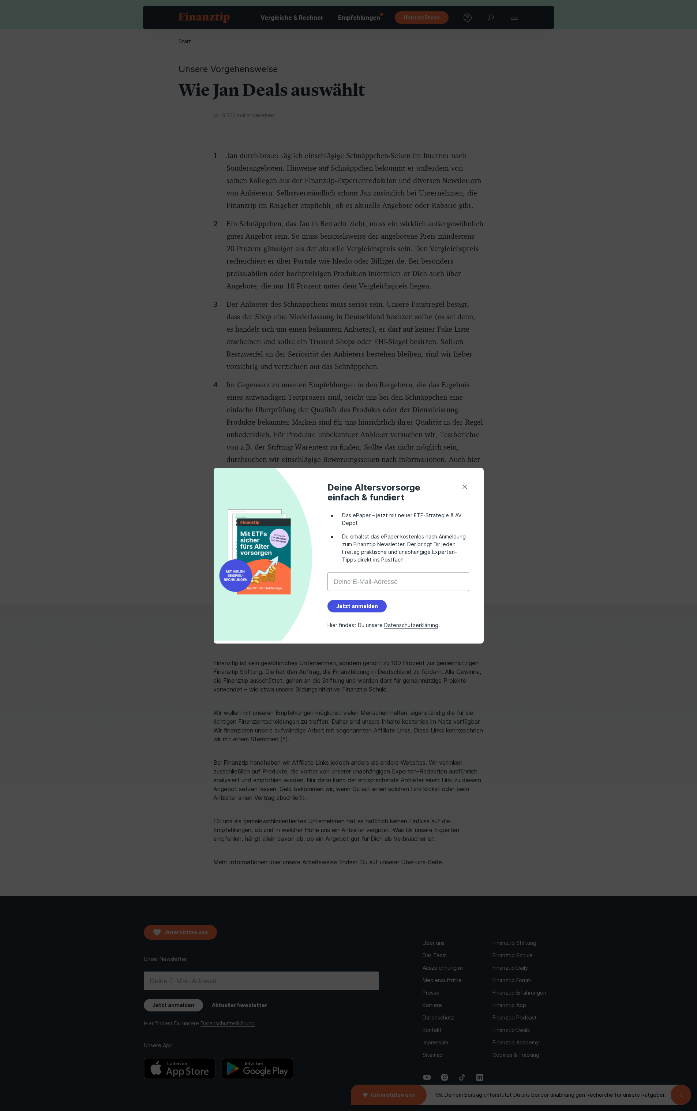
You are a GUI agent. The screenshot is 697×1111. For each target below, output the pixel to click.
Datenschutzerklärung (411, 625)
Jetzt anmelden (357, 606)
